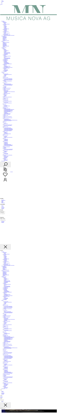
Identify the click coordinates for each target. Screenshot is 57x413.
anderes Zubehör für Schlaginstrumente (8, 67)
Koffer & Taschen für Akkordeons (7, 130)
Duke (3, 327)
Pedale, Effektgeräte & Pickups (7, 284)
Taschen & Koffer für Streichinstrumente (8, 129)
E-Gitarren (5, 86)
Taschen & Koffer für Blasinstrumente (8, 78)
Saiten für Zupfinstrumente (7, 89)
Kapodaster (5, 56)
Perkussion (5, 30)
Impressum (3, 208)
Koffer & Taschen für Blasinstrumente (8, 117)
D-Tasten (4, 268)
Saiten (5, 55)
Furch (3, 101)
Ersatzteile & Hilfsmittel (6, 291)
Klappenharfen (5, 363)
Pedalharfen (5, 136)
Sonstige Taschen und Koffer (6, 40)
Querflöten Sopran (6, 153)
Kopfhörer (5, 68)
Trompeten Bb (5, 82)
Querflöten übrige (6, 140)
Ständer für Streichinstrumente (6, 42)
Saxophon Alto (5, 142)
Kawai (3, 104)
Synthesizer (5, 151)
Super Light (4, 148)
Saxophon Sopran (6, 369)
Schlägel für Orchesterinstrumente (7, 120)
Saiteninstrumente (5, 44)
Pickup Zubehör (6, 123)
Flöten (5, 25)
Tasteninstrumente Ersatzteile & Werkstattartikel (9, 109)
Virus (3, 154)
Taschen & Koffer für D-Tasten (7, 355)
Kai (3, 103)
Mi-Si (3, 122)
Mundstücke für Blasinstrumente (7, 144)
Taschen (5, 365)
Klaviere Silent (5, 92)
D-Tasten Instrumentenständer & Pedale (8, 337)
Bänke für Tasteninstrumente (7, 93)
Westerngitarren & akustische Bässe (8, 74)
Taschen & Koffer (5, 36)
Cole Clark (4, 96)
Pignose (4, 121)
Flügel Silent (5, 157)
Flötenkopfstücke (6, 54)
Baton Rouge (4, 80)
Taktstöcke (5, 71)
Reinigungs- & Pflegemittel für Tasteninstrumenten (9, 91)
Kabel (4, 297)
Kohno (3, 334)
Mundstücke (5, 278)
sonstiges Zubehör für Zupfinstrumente (8, 137)
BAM (3, 305)
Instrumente (4, 21)
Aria (3, 73)
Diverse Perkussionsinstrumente (7, 133)
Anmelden (1, 4)
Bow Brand (4, 88)
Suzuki (3, 150)
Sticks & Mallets (6, 66)
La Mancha (4, 114)
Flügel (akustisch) (6, 318)
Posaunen (5, 27)
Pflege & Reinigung (6, 62)
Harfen (5, 33)
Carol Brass (4, 321)
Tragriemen (5, 51)
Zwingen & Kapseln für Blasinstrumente (8, 84)
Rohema (4, 131)
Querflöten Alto (5, 139)
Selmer (3, 141)
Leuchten (4, 46)
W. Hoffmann (4, 155)
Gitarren (5, 32)
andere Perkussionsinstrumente (7, 119)
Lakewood (4, 343)
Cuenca (3, 97)
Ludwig (4, 118)
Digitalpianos (5, 105)
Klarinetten (5, 26)
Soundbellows (4, 147)
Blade (3, 85)
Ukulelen (5, 76)
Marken (4, 72)
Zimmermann (4, 158)
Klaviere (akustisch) (6, 90)
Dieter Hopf (4, 98)
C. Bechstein (4, 317)
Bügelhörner (5, 28)
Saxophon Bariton (6, 371)
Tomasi (3, 152)
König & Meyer (4, 108)
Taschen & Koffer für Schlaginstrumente (8, 356)
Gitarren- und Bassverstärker (7, 34)
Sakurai (3, 134)
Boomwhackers (4, 87)
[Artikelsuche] (5, 164)
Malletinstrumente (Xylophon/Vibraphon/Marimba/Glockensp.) (10, 347)
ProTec (3, 124)
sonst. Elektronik (6, 69)
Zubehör (4, 48)
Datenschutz (3, 393)
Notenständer (5, 112)
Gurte (4, 57)
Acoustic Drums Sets (6, 346)
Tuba (4, 83)
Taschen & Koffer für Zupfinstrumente (8, 149)
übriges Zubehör (6, 53)
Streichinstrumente (5, 37)
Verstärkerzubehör (6, 70)
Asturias (4, 304)
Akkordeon (4, 269)
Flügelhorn (5, 323)
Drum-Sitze (5, 65)
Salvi (3, 135)
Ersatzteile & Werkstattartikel (7, 58)
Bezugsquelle (3, 207)
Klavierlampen (5, 290)
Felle (4, 293)
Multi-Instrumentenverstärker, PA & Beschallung (9, 35)
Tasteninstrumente (5, 22)
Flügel (5, 23)
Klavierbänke (5, 61)
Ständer (2, 41)
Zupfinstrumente (4, 266)
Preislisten (3, 1)
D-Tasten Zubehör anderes (7, 333)
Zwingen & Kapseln (6, 50)
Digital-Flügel (5, 106)
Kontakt (2, 205)
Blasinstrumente (4, 24)
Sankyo (3, 138)
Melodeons (5, 379)
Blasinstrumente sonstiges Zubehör (7, 125)
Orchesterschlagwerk (6, 261)
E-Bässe (5, 75)
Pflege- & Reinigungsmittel (7, 52)
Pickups (5, 350)
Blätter (5, 49)
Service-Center (3, 388)
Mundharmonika (6, 378)
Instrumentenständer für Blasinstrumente (8, 110)
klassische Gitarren (6, 77)
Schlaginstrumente (5, 29)
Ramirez (4, 353)
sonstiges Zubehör (6, 60)
